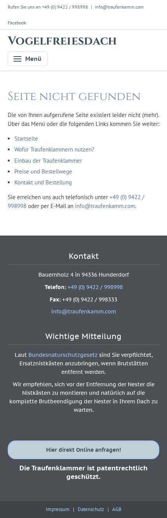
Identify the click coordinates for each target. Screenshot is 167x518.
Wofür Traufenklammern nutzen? (54, 149)
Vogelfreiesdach (62, 41)
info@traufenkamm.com (119, 7)
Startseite (26, 138)
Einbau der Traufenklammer (48, 160)
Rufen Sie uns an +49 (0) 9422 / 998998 (48, 7)
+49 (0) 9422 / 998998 (95, 287)
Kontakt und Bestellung (43, 182)
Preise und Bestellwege (43, 171)
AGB (117, 509)
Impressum (58, 509)
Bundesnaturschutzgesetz (62, 354)
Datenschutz (91, 509)
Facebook (17, 23)
